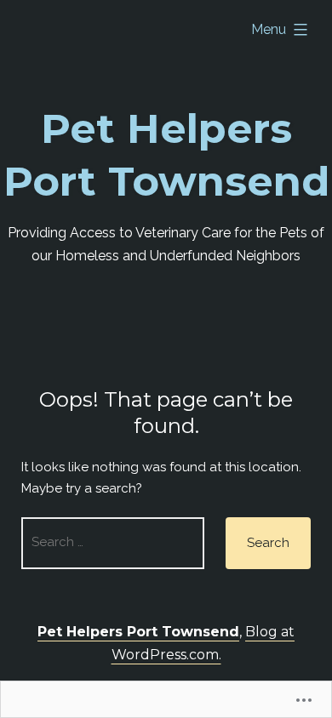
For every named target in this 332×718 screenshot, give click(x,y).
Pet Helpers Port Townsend (138, 632)
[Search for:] (112, 543)
